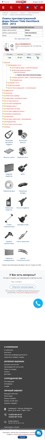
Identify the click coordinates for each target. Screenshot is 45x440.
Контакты (7, 352)
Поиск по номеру (10, 369)
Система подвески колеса (15, 111)
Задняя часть (14, 83)
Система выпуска (12, 101)
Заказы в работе (10, 398)
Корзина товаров (10, 403)
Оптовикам (8, 384)
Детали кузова (15, 85)
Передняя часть (15, 65)
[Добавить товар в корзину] (37, 57)
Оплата (7, 372)
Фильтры (9, 93)
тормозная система (13, 109)
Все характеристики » (22, 39)
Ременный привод (12, 96)
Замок (8, 127)
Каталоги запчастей (11, 364)
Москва (6, 2)
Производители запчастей (13, 367)
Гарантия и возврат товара (14, 357)
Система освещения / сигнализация (23, 88)
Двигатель (9, 90)
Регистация (8, 396)
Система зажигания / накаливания (18, 119)
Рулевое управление (13, 114)
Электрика (9, 116)
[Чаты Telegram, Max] (38, 433)
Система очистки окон (14, 124)
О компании (8, 350)
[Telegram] (27, 8)
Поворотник (17, 80)
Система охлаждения (13, 103)
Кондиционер (11, 122)
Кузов (8, 62)
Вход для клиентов (11, 394)
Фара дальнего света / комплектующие (27, 77)
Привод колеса (11, 106)
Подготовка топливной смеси (16, 98)
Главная (5, 13)
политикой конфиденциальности (27, 292)
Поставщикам (9, 381)
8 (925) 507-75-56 (15, 417)
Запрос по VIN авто (11, 401)
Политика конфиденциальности (15, 355)
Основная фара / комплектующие (25, 68)
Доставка (7, 374)
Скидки (6, 386)
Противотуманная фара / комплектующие (22, 71)
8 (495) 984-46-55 (15, 414)
